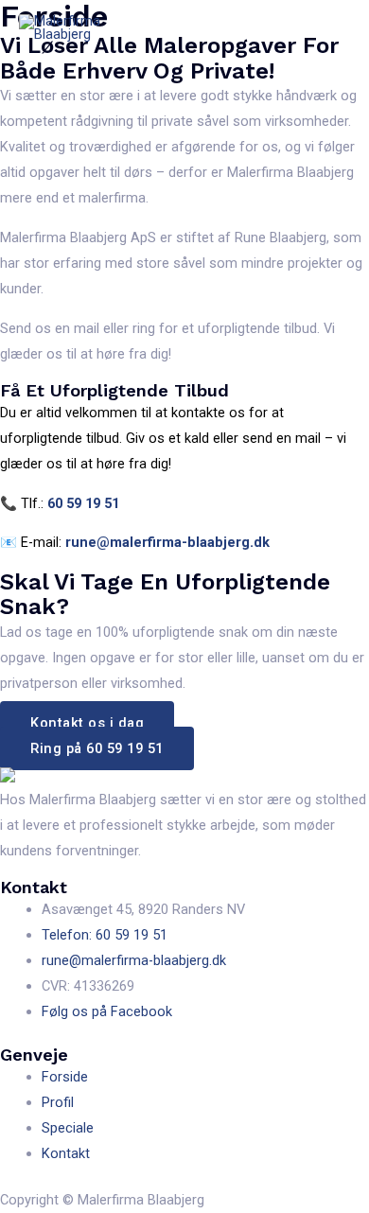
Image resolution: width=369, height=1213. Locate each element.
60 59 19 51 (83, 503)
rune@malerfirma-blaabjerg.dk (167, 542)
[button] (87, 723)
